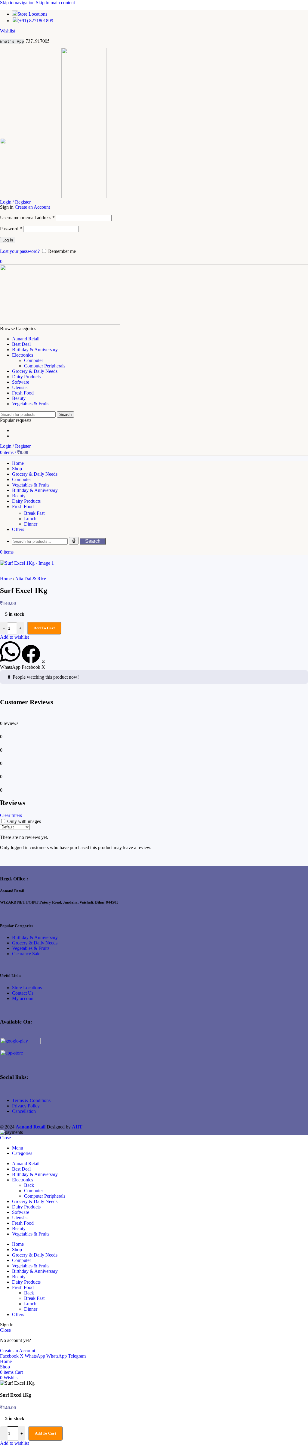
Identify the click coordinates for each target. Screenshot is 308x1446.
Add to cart (45, 1433)
